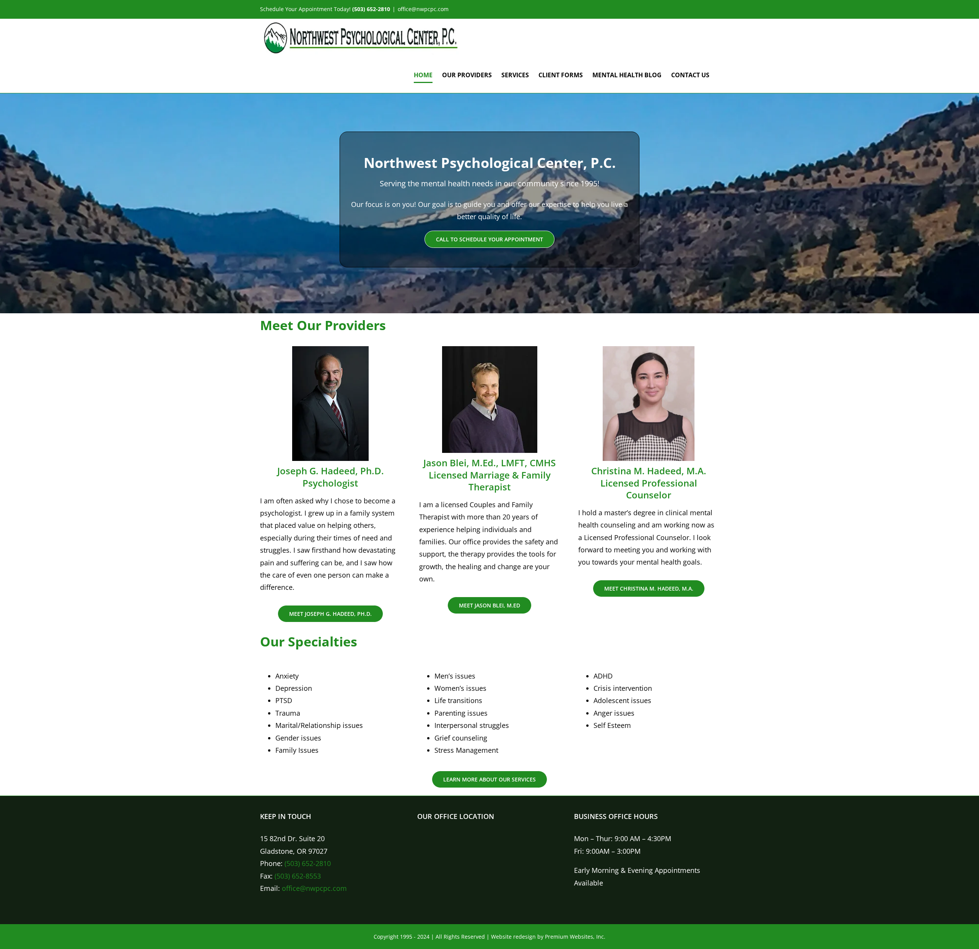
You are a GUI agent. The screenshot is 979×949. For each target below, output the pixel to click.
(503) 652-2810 (308, 863)
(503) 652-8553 (298, 876)
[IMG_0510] (648, 349)
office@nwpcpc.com (423, 9)
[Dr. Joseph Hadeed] (330, 349)
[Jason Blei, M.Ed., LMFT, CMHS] (489, 349)
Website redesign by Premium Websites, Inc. (548, 936)
